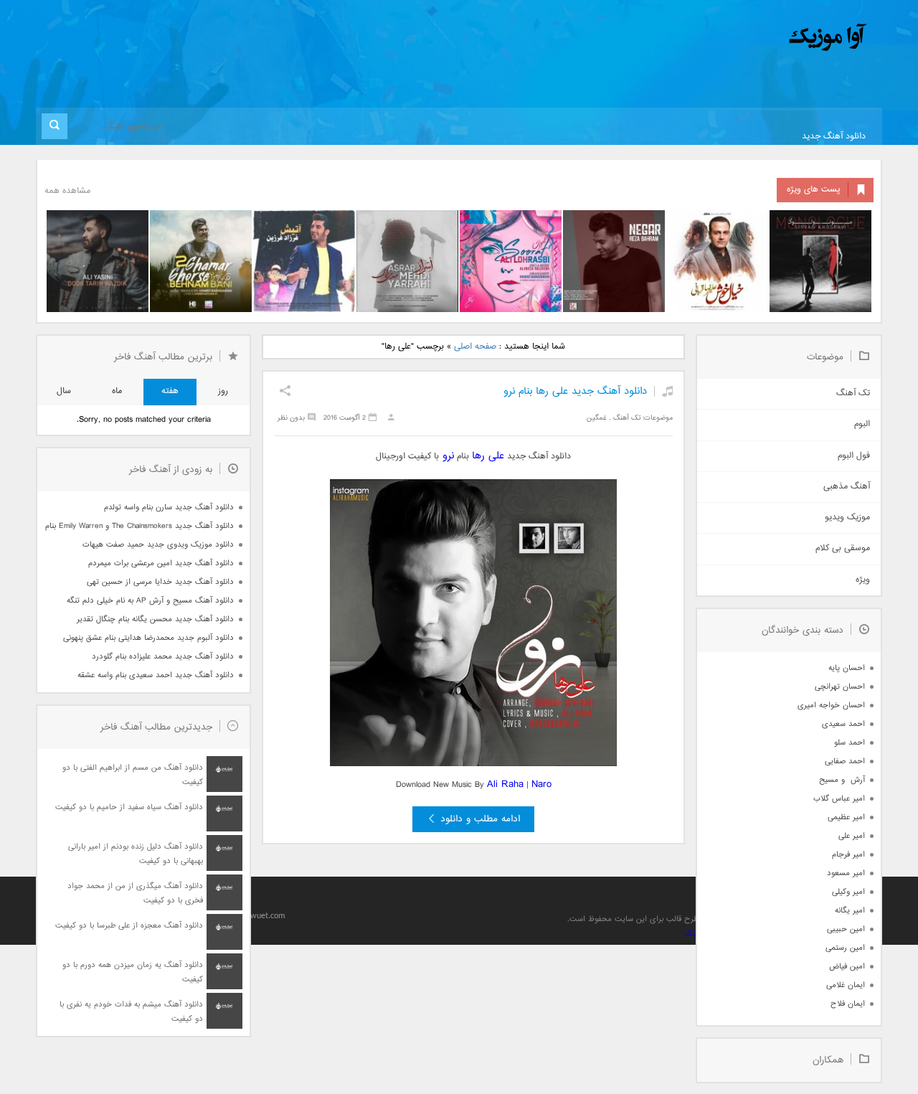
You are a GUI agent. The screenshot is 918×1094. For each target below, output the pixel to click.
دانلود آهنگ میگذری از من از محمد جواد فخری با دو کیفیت (135, 893)
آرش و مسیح (842, 780)
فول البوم (854, 455)
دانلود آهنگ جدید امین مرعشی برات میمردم (161, 563)
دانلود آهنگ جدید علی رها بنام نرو (575, 391)
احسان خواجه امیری (831, 705)
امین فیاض (847, 966)
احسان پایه (846, 668)
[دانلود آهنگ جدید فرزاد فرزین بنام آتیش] (304, 261)
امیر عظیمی (846, 817)
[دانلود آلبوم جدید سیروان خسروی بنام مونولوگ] (820, 261)
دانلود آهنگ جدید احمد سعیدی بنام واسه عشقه (155, 675)
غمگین (597, 418)
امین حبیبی (846, 929)
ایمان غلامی (845, 985)
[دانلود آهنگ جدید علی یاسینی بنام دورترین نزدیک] (97, 261)
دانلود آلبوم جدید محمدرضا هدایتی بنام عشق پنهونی (148, 638)
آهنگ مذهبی (846, 486)
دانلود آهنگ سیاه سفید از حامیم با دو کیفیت (129, 807)
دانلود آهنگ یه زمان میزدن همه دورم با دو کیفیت (132, 972)
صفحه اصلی (475, 346)
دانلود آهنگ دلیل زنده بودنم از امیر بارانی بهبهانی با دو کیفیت (135, 854)
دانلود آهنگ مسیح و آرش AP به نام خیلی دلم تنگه (150, 601)
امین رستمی (845, 948)
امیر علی (851, 836)
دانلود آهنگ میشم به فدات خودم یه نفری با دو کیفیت (131, 1012)
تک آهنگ (626, 418)
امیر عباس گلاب (839, 799)
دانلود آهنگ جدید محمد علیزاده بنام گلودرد (163, 657)
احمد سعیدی (843, 724)
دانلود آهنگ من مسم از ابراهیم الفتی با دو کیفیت (132, 775)
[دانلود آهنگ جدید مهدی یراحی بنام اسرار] (407, 261)
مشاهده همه (67, 191)
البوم (862, 424)
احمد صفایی (845, 761)
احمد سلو (849, 743)
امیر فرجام (848, 855)
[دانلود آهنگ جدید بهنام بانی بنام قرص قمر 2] (201, 261)
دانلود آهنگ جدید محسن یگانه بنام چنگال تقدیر (155, 619)
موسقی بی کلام (842, 548)
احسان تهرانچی (840, 687)
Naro (541, 784)
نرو (446, 456)
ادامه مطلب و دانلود (480, 819)
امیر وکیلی (848, 892)
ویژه (863, 580)
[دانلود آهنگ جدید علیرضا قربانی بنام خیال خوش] (717, 261)
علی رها (488, 456)
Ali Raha (505, 784)
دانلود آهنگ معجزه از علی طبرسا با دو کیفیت (129, 926)
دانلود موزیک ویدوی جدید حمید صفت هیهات (158, 545)
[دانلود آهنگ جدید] (708, 37)
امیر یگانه (850, 911)
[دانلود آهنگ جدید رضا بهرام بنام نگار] (614, 261)
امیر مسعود (846, 873)
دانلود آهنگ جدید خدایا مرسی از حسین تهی (160, 582)
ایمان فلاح (848, 1004)
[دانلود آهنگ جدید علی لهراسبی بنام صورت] (511, 261)
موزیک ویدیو (847, 517)
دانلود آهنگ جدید (834, 136)
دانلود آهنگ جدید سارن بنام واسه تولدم (169, 507)
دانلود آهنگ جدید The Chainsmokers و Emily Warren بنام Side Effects (139, 526)
